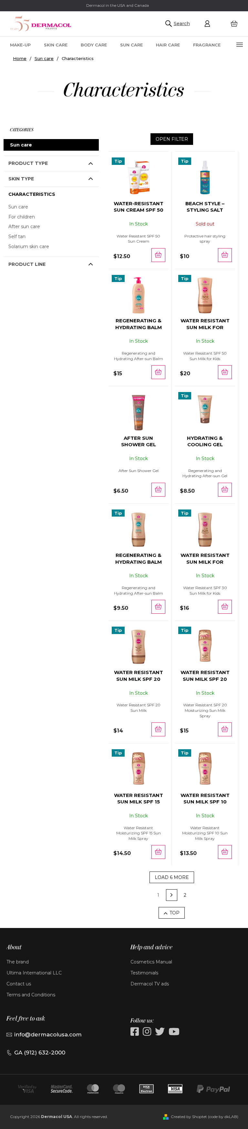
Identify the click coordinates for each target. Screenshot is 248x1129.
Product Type (28, 163)
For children (21, 217)
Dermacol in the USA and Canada (117, 5)
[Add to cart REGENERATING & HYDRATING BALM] (158, 372)
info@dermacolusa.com (48, 1034)
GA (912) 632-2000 (39, 1052)
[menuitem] (20, 44)
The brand (17, 962)
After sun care (24, 226)
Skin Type (21, 179)
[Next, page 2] (172, 895)
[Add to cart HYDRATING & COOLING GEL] (225, 490)
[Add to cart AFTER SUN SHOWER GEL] (158, 490)
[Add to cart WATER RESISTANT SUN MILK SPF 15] (158, 852)
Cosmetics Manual (151, 962)
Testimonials (144, 973)
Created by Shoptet (189, 1116)
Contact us (18, 984)
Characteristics (31, 194)
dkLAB (230, 1116)
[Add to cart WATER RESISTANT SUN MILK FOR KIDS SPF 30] (225, 607)
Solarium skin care (28, 246)
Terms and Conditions (30, 995)
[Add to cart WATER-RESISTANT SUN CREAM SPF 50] (158, 255)
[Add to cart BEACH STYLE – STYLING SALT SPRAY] (225, 255)
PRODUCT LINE (27, 264)
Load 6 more (172, 877)
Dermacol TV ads (149, 984)
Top (175, 913)
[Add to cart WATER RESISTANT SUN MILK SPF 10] (225, 852)
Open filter (172, 139)
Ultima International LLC (34, 973)
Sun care (21, 145)
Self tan (17, 236)
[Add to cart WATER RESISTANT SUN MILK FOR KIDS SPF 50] (225, 372)
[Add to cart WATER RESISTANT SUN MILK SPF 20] (158, 729)
